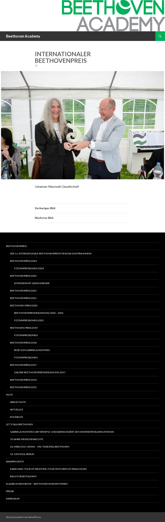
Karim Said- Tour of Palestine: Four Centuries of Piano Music (48, 468)
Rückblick (16, 416)
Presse (10, 491)
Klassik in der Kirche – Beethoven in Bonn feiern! (37, 483)
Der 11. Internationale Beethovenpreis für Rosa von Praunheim (51, 253)
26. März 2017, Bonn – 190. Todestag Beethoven (39, 446)
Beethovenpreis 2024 (23, 260)
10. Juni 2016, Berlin (22, 454)
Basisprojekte (15, 461)
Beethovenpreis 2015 (23, 387)
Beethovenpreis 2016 (23, 379)
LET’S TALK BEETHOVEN (19, 424)
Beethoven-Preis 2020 (23, 305)
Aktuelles (16, 409)
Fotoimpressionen (26, 335)
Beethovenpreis (16, 246)
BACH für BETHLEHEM (23, 476)
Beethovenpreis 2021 (23, 298)
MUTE (9, 394)
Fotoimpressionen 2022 (29, 320)
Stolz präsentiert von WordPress (23, 517)
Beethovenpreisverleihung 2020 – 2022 (38, 312)
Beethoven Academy (23, 36)
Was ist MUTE (18, 402)
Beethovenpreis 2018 (23, 342)
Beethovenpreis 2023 (23, 275)
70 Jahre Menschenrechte (26, 439)
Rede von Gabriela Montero (32, 350)
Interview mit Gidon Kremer (32, 283)
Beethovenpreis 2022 (23, 290)
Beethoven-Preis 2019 (23, 327)
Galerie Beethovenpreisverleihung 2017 (39, 372)
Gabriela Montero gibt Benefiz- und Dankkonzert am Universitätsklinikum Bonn (62, 431)
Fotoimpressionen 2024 (29, 268)
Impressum (13, 498)
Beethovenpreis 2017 (23, 364)
